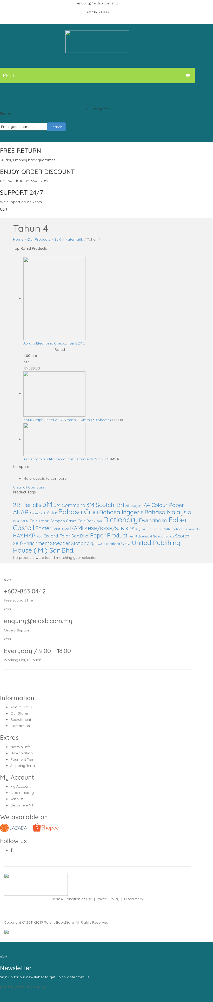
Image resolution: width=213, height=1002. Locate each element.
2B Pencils (27, 505)
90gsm (137, 505)
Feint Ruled (60, 529)
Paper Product (109, 535)
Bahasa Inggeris (121, 512)
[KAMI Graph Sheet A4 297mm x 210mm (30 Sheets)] (54, 393)
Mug (39, 536)
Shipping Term (22, 765)
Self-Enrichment (31, 543)
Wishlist (16, 799)
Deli (99, 521)
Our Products (38, 239)
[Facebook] (11, 850)
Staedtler (60, 543)
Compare (36, 487)
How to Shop (21, 753)
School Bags (163, 536)
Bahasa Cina (78, 512)
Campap (57, 520)
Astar (52, 512)
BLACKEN (20, 521)
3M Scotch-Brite (108, 505)
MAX (18, 536)
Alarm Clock (38, 513)
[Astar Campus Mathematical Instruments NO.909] (54, 439)
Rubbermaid (143, 536)
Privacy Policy (108, 899)
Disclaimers (133, 899)
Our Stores (19, 713)
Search (56, 126)
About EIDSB (21, 707)
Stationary (83, 543)
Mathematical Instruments (181, 529)
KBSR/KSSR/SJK (104, 528)
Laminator (155, 529)
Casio (71, 520)
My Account (20, 786)
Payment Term (23, 759)
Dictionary (120, 519)
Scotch (182, 535)
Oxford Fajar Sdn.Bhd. (66, 535)
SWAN (100, 544)
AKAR (21, 512)
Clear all (20, 487)
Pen (131, 536)
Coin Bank (86, 520)
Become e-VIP (22, 805)
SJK (57, 239)
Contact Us (20, 725)
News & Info (20, 746)
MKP (29, 535)
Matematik (74, 239)
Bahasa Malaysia (168, 512)
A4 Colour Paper (164, 505)
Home (18, 239)
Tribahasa (113, 544)
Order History (22, 792)
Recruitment (20, 719)
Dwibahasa (153, 520)
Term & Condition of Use (72, 899)
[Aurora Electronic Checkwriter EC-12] (54, 298)
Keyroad (141, 529)
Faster (43, 528)
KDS (129, 528)
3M (47, 504)
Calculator (39, 520)
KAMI (76, 528)
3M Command (69, 505)
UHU (126, 543)
